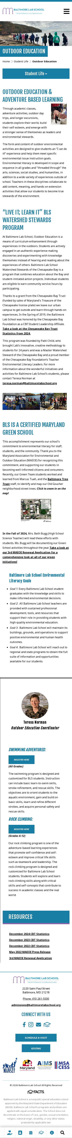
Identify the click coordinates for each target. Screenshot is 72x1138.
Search (62, 1132)
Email (38, 1024)
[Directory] (20, 1132)
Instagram (31, 1024)
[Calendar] (31, 1132)
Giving (36, 1048)
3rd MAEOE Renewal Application (30, 958)
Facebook (24, 1024)
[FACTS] (41, 1132)
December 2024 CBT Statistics (29, 934)
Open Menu (66, 11)
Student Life (35, 73)
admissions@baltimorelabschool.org (36, 1005)
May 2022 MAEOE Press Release (30, 952)
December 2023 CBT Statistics (29, 940)
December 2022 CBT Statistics (29, 946)
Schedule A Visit (36, 1037)
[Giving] (10, 1132)
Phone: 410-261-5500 (36, 999)
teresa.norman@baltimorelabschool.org (30, 383)
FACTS (47, 1024)
